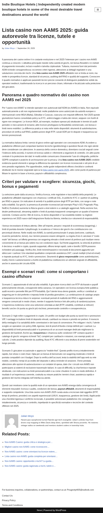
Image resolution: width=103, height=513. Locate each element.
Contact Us (7, 496)
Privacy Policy (9, 500)
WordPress (61, 510)
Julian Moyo (10, 48)
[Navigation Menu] (98, 9)
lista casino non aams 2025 (56, 170)
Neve (39, 510)
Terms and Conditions (12, 505)
